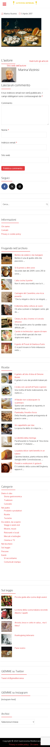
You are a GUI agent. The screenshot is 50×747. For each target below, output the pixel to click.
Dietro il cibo (6, 493)
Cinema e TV (9, 540)
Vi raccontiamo (10, 558)
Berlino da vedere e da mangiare (29, 255)
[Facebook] (4, 186)
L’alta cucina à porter (24, 280)
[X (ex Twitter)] (12, 186)
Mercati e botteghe (12, 536)
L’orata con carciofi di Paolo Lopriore (30, 387)
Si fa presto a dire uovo (25, 268)
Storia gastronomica (13, 496)
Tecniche (8, 518)
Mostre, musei (10, 529)
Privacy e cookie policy (11, 234)
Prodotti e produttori (13, 511)
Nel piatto (5, 508)
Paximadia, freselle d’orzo (26, 412)
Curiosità (8, 504)
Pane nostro (20, 648)
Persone (5, 551)
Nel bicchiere (6, 544)
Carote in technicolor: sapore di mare (31, 331)
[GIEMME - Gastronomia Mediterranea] (25, 2)
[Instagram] (20, 186)
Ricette (7, 514)
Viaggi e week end (12, 525)
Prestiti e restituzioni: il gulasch (28, 463)
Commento (6, 103)
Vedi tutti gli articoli (39, 61)
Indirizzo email (9, 142)
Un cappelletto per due (24, 425)
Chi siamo (5, 226)
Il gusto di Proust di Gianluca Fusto (30, 344)
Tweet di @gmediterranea (12, 678)
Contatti (4, 230)
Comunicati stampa (12, 562)
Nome (5, 130)
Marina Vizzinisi (10, 13)
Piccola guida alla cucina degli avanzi (31, 597)
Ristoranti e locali (11, 532)
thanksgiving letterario (24, 635)
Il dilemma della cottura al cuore (29, 306)
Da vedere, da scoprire (11, 522)
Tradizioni (8, 500)
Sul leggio (5, 547)
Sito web (5, 155)
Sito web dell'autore (17, 65)
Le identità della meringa (25, 438)
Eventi (3, 555)
